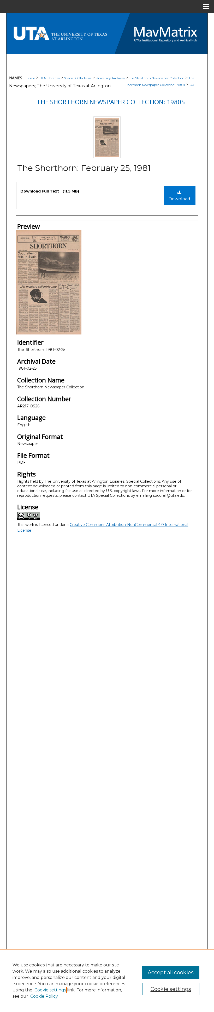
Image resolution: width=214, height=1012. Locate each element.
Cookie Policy (44, 996)
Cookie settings (50, 990)
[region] (107, 980)
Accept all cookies (171, 972)
